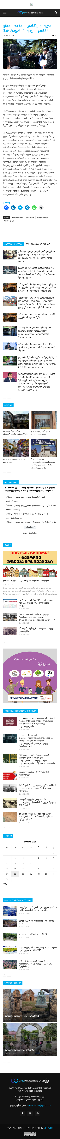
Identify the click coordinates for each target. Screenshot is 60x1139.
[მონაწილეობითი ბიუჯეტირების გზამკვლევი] (10, 775)
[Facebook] (22, 1113)
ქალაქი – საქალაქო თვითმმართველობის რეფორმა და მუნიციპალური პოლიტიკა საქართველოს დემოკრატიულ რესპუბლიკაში (36, 741)
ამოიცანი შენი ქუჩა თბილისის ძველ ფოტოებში (36, 630)
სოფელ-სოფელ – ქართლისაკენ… (23, 1016)
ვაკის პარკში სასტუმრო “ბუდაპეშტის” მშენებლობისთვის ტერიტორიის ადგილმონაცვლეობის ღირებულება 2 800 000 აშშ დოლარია (37, 362)
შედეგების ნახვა (30, 533)
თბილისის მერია (17, 218)
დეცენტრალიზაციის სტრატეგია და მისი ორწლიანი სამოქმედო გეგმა (38, 909)
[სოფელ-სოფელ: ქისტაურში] (30, 1039)
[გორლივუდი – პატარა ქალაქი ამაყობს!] (44, 420)
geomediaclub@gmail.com (39, 1105)
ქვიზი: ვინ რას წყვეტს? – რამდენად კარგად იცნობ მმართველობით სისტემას (36, 603)
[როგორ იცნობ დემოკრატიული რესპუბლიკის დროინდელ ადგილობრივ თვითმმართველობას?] (10, 617)
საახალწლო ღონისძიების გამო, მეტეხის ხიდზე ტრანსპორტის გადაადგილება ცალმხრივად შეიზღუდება (35, 332)
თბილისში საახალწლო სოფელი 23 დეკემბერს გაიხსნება (36, 316)
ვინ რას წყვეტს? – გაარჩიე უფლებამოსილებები (26, 580)
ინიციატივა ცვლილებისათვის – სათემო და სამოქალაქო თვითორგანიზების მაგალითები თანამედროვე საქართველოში (38, 722)
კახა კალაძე (30, 218)
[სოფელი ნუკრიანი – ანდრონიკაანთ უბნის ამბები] (16, 420)
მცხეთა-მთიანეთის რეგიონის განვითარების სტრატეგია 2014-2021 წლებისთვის (36, 963)
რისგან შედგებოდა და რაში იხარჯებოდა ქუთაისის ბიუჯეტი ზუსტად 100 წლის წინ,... (37, 802)
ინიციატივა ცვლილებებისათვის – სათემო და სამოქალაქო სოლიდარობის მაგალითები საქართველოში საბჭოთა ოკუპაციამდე (37, 759)
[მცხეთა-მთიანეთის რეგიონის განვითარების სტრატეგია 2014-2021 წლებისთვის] (10, 964)
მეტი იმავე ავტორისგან (38, 244)
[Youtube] (37, 1113)
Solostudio (48, 1127)
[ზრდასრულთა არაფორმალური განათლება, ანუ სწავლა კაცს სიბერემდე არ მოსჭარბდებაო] (44, 448)
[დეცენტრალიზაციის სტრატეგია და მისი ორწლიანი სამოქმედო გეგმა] (10, 911)
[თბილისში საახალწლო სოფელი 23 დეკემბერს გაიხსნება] (10, 317)
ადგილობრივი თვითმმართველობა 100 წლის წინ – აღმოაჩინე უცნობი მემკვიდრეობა (36, 816)
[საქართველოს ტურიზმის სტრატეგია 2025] (10, 923)
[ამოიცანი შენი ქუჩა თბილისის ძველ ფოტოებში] (10, 631)
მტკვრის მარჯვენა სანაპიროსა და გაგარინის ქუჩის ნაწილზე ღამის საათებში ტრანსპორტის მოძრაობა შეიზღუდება (36, 272)
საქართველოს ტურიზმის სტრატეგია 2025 (36, 922)
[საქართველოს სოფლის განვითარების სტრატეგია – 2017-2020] (10, 950)
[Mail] (30, 1113)
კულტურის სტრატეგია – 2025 (33, 934)
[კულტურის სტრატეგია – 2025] (10, 937)
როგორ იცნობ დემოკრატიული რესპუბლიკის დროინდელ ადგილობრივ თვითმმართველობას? (37, 617)
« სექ (5, 883)
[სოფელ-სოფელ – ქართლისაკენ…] (30, 1005)
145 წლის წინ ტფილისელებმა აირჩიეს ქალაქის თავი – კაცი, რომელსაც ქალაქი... (38, 788)
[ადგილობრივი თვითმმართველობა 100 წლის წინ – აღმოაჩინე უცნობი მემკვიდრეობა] (10, 817)
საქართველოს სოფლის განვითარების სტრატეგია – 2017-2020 (38, 949)
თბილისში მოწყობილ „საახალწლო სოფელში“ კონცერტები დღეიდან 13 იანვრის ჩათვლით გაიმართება (37, 287)
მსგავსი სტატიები (13, 244)
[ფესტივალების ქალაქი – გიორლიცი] (16, 448)
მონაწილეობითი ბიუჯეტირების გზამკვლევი (34, 773)
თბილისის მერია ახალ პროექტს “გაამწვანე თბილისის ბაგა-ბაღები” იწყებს (36, 347)
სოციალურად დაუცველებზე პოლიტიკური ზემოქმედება (32, 522)
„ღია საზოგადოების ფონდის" (37, 1087)
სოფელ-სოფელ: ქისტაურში (19, 1050)
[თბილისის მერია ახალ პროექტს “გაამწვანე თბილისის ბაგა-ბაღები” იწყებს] (10, 346)
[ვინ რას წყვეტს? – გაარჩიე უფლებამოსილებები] (30, 564)
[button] (56, 13)
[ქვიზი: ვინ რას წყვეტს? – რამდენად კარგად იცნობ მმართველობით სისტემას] (10, 603)
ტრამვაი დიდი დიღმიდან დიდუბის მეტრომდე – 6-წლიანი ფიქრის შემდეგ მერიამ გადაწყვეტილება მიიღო (36, 256)
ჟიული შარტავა (42, 218)
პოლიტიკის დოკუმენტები (17, 900)
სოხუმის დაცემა (9, 221)
